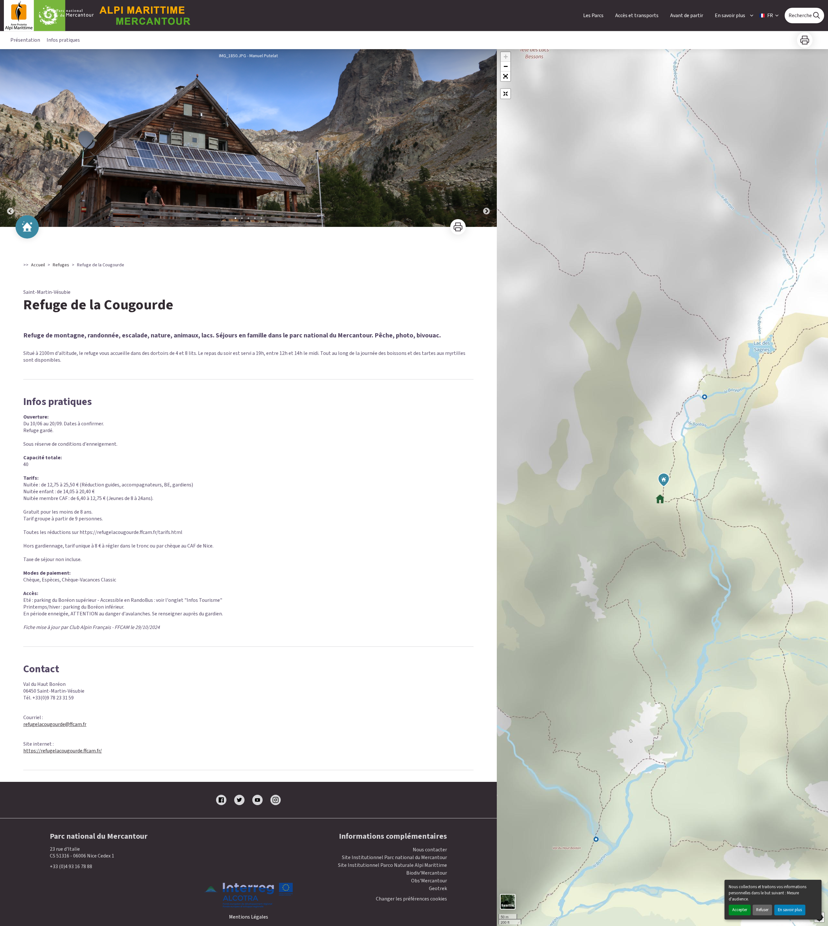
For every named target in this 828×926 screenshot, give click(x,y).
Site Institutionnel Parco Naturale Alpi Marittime (392, 865)
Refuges (61, 265)
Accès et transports (637, 15)
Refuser (762, 910)
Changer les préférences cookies (411, 899)
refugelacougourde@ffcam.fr (54, 724)
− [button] (506, 66)
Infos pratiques (63, 40)
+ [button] (506, 57)
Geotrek (438, 888)
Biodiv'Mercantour (426, 873)
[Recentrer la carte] (505, 94)
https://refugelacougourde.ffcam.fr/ (62, 750)
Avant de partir (686, 15)
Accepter (739, 910)
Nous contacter (430, 849)
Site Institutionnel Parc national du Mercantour (394, 857)
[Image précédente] (10, 138)
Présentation (25, 40)
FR (770, 15)
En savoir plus (790, 910)
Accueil (38, 265)
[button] (505, 76)
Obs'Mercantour (429, 880)
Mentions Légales (248, 917)
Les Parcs (593, 15)
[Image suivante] (486, 138)
